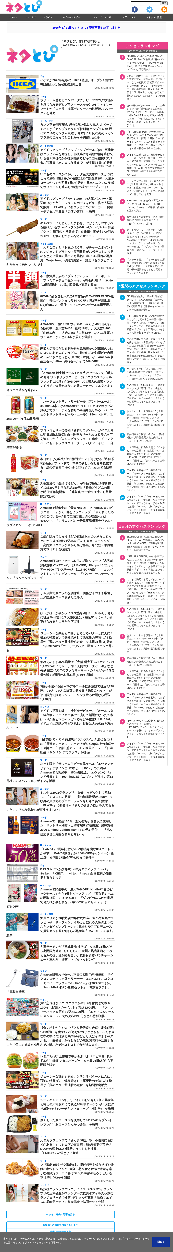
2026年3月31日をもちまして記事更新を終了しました (87, 27)
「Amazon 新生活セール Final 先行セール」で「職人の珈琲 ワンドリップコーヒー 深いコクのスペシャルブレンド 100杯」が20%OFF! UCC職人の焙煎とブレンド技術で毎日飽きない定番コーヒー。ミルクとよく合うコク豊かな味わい (59, 381)
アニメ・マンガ (103, 17)
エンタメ (31, 17)
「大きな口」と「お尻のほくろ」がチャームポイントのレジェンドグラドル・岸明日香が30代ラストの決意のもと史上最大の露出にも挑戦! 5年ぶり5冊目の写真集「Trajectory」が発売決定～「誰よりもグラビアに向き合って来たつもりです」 (60, 256)
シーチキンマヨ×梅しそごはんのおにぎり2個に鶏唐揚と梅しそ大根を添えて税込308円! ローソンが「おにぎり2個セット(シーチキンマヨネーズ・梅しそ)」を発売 (77, 1104)
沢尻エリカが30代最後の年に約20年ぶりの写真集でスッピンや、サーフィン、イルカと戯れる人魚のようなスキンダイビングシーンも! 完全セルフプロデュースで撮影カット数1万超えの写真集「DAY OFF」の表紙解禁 (60, 926)
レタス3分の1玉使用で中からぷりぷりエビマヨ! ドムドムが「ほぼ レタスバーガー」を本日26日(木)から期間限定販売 (76, 1061)
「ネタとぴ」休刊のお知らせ (80, 41)
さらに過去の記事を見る (60, 1214)
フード (14, 17)
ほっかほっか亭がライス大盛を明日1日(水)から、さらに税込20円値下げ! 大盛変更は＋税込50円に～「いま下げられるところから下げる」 (77, 617)
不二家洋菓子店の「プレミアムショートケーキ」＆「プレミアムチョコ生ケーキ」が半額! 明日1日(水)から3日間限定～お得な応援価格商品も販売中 (76, 280)
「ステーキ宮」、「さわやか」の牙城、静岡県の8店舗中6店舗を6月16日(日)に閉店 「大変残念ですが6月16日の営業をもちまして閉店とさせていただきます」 (146, 266)
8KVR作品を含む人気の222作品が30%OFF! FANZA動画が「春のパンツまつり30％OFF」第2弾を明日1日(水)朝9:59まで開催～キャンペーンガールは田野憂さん (145, 63)
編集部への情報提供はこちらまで (60, 1225)
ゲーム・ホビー (72, 17)
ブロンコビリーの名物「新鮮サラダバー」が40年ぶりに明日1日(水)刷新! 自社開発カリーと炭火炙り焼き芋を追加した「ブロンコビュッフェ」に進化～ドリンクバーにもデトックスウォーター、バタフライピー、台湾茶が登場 (60, 439)
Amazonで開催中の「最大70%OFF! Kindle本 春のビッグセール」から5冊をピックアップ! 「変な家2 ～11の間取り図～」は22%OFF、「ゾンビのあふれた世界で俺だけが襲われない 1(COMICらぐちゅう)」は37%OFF (60, 898)
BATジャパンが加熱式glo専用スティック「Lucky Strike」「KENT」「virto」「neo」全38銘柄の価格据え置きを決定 (76, 873)
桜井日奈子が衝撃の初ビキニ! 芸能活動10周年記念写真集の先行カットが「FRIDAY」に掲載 (145, 220)
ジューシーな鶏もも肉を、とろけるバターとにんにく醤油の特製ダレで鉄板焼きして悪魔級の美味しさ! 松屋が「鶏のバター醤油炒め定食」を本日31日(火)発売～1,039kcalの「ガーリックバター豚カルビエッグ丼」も (60, 642)
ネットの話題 (155, 17)
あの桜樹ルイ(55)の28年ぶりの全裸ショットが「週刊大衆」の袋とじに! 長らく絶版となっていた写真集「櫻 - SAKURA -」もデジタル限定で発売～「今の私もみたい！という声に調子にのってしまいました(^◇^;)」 (146, 115)
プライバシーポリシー (136, 1238)
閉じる (161, 1241)
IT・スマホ (130, 17)
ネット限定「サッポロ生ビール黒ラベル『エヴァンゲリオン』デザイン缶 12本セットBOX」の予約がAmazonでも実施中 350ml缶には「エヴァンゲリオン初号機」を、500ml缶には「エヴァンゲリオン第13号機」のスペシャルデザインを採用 (59, 772)
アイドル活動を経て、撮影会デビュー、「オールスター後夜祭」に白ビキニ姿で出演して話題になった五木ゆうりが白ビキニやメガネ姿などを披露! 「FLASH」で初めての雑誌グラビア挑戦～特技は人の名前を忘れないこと (59, 719)
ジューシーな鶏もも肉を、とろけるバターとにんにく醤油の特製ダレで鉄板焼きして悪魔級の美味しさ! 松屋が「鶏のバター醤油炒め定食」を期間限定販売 (76, 1081)
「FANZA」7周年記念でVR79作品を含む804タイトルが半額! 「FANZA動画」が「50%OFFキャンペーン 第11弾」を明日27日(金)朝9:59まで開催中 (77, 853)
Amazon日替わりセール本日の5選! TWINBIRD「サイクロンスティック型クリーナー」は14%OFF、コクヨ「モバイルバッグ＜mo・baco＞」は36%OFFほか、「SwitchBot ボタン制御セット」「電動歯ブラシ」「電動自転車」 (59, 983)
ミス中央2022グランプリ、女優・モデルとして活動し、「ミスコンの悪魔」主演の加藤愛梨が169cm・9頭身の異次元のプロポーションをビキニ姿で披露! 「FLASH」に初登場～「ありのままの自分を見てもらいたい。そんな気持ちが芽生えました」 (60, 801)
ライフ (49, 17)
